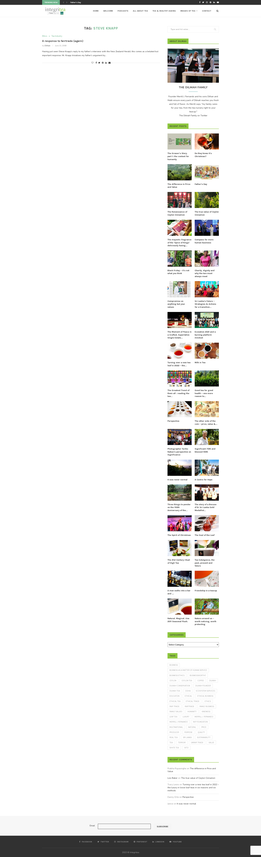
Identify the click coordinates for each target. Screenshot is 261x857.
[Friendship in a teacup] (207, 579)
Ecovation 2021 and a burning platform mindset (205, 335)
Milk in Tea (200, 362)
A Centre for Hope (203, 479)
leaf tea (173, 717)
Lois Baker (172, 778)
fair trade (174, 706)
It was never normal (177, 479)
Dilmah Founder (203, 686)
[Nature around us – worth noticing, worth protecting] (207, 607)
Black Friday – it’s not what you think (178, 272)
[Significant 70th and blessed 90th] (207, 437)
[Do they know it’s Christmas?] (207, 141)
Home (96, 11)
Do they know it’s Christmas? (203, 155)
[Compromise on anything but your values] (180, 289)
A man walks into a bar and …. (179, 592)
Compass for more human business (204, 241)
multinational (176, 727)
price (203, 727)
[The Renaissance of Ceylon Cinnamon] (180, 200)
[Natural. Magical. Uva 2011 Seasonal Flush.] (180, 607)
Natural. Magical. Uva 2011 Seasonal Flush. (178, 620)
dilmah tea (174, 691)
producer (174, 732)
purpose (188, 732)
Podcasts (123, 11)
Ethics (44, 36)
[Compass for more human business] (207, 228)
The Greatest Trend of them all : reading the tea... (178, 393)
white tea (174, 748)
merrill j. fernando (204, 717)
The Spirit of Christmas (179, 535)
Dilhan (47, 45)
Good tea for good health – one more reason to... (204, 393)
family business (207, 706)
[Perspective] (180, 409)
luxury (186, 717)
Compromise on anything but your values (176, 304)
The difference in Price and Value (179, 185)
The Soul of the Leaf (204, 535)
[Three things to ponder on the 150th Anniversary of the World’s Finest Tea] (180, 492)
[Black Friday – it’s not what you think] (180, 258)
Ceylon (172, 681)
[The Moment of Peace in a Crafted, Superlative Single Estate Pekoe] (180, 320)
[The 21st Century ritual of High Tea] (180, 548)
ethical (188, 696)
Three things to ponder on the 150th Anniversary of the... (179, 507)
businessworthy (198, 675)
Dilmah (212, 681)
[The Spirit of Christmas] (180, 523)
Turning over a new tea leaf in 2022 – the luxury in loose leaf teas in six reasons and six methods (193, 787)
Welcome (108, 11)
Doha (188, 691)
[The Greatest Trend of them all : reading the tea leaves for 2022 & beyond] (180, 378)
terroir (182, 743)
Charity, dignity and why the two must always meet (204, 273)
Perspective (173, 421)
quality (201, 732)
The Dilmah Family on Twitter (193, 115)
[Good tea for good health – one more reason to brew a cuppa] (207, 378)
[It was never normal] (180, 468)
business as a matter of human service (188, 670)
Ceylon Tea (187, 681)
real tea (173, 737)
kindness (206, 712)
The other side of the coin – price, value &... (206, 422)
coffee (200, 681)
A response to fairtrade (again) (62, 41)
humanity (192, 712)
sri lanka (187, 737)
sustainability (203, 737)
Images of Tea (187, 11)
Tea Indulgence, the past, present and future (204, 563)
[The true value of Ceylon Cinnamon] (207, 200)
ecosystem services (205, 691)
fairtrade (189, 706)
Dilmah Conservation (179, 686)
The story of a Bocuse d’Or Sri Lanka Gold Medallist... (205, 507)
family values (175, 712)
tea (171, 743)
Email (92, 825)
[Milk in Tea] (207, 351)
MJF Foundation (200, 722)
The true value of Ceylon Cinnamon (207, 213)
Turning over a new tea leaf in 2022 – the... (179, 364)
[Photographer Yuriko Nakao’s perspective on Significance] (180, 437)
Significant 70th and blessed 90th (205, 450)
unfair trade (197, 743)
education (174, 696)
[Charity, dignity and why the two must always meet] (207, 258)
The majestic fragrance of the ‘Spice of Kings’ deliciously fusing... (179, 242)
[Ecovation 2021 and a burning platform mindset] (207, 320)
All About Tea (140, 11)
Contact (206, 11)
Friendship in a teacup (206, 590)
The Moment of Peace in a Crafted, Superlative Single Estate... (180, 335)
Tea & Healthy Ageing (164, 11)
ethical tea (174, 701)
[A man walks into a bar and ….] (180, 579)
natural (192, 727)
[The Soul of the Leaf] (207, 523)
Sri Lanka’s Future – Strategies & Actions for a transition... (205, 304)
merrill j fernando (178, 722)
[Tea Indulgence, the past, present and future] (207, 548)
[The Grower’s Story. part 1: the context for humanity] (180, 141)
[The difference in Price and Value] (180, 172)
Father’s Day (201, 184)
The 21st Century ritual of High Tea (179, 561)
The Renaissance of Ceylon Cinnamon (86, 2)
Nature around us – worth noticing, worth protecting (205, 621)
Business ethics (176, 675)
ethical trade (192, 701)
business (173, 665)
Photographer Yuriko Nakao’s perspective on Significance (179, 452)
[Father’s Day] (207, 172)
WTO (186, 748)
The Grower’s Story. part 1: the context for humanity (178, 156)
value (211, 743)
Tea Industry (57, 36)
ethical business (205, 696)
